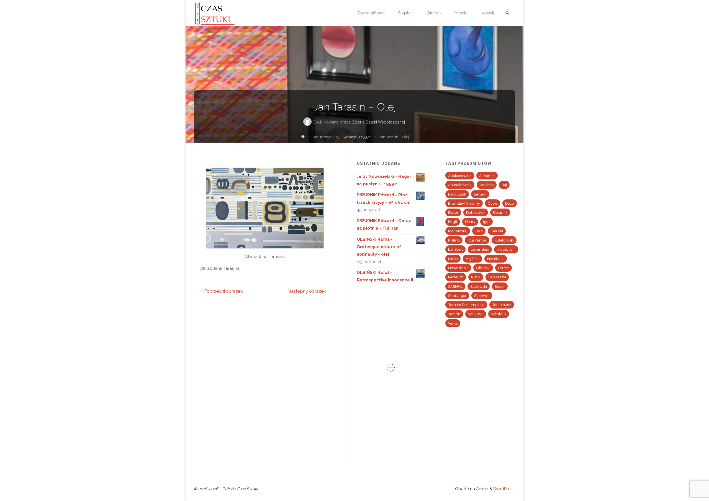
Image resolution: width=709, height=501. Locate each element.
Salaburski (497, 277)
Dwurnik (500, 212)
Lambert (455, 249)
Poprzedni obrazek (223, 291)
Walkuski (475, 314)
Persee (503, 268)
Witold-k (498, 314)
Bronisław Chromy (464, 203)
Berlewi (480, 194)
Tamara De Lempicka (466, 304)
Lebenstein (480, 249)
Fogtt (452, 221)
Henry (470, 221)
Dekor (453, 212)
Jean (479, 231)
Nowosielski (458, 268)
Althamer (487, 175)
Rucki (476, 277)
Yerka (453, 323)
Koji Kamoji (477, 240)
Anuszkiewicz (460, 185)
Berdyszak (457, 194)
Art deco (486, 185)
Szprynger (457, 295)
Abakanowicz (459, 175)
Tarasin (454, 314)
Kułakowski (504, 240)
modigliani (506, 249)
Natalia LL (495, 258)
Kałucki (496, 231)
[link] (507, 13)
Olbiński (483, 268)
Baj (504, 185)
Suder (500, 286)
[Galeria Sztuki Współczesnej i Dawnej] (216, 13)
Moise (453, 258)
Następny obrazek (306, 291)
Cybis (492, 203)
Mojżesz (472, 258)
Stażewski (478, 286)
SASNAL (455, 286)
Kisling (454, 240)
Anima (481, 488)
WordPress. (504, 488)
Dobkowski (475, 212)
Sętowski (481, 295)
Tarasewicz (501, 304)
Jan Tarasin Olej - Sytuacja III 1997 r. (342, 137)
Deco (509, 203)
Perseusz (455, 277)
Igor (486, 221)
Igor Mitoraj (457, 231)
